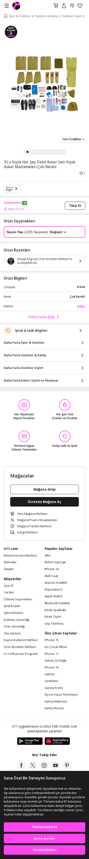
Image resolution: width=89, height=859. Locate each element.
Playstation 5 (54, 590)
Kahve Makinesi (56, 701)
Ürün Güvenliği (14, 626)
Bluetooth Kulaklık (57, 603)
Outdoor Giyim (72, 16)
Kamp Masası (54, 708)
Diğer (81, 306)
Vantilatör (51, 681)
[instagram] (44, 768)
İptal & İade (12, 606)
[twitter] (32, 768)
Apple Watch (53, 596)
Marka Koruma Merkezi (20, 556)
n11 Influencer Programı (21, 654)
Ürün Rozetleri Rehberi (20, 647)
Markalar (10, 562)
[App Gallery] (57, 741)
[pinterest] (67, 768)
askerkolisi (12, 203)
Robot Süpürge (55, 562)
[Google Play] (30, 741)
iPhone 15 (52, 640)
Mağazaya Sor (16, 209)
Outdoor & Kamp (46, 16)
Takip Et (75, 205)
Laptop (49, 674)
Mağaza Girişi (44, 489)
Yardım (9, 592)
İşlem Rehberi (13, 613)
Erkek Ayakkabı (55, 610)
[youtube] (55, 768)
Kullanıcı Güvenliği (16, 620)
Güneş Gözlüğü (56, 661)
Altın (48, 556)
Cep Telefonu (54, 624)
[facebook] (21, 768)
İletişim (9, 569)
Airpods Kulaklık (56, 583)
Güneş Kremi (54, 688)
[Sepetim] (56, 6)
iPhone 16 (52, 667)
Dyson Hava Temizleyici (61, 695)
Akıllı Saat (51, 576)
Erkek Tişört (53, 617)
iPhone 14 (52, 569)
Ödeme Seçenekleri (18, 599)
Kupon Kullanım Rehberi (21, 640)
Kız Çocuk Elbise (56, 647)
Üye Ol (8, 586)
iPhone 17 (52, 654)
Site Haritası (12, 633)
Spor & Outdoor (20, 16)
